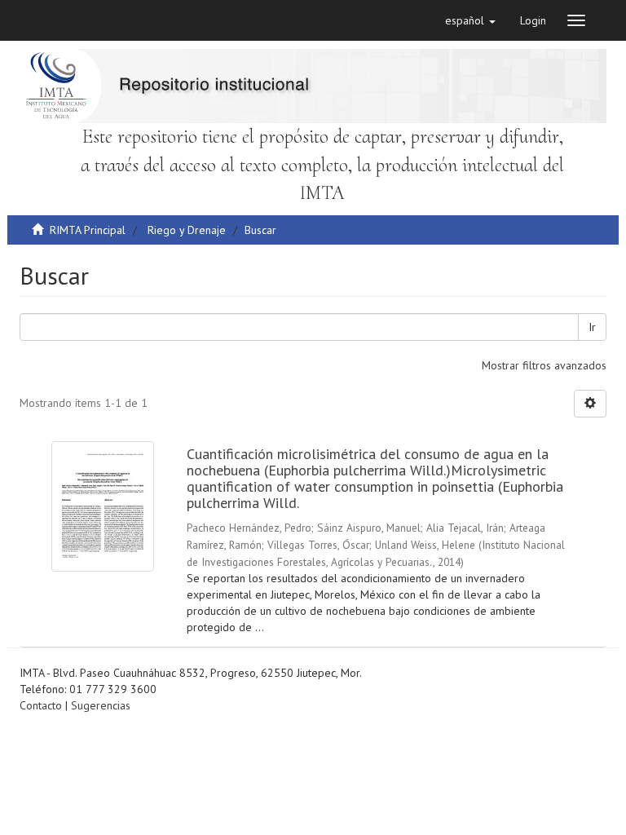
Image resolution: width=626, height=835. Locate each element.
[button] (470, 20)
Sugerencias (100, 705)
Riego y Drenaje (187, 230)
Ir (592, 327)
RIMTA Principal (88, 230)
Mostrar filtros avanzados (544, 365)
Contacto (41, 705)
